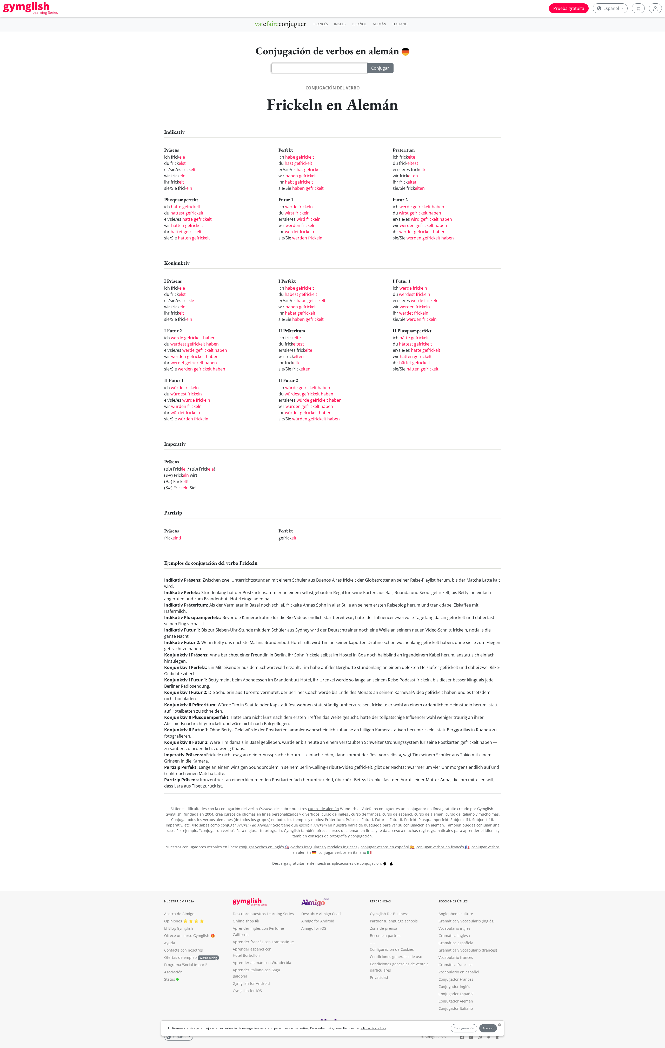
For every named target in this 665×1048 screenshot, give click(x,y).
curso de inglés (335, 814)
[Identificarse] (655, 8)
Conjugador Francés (455, 979)
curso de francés (365, 814)
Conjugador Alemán (455, 1001)
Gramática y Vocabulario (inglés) (466, 921)
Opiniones (173, 921)
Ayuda (169, 942)
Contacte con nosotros (183, 950)
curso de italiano (460, 814)
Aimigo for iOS (313, 928)
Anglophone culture (455, 913)
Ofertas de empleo (190, 957)
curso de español (397, 814)
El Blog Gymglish (178, 928)
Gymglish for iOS (247, 990)
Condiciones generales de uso (396, 956)
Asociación (173, 971)
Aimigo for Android (317, 921)
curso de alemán (428, 814)
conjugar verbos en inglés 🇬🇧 (264, 846)
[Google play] (385, 863)
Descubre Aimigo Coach (322, 913)
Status (170, 979)
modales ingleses (342, 846)
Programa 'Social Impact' (185, 964)
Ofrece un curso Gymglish (186, 935)
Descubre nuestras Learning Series (263, 913)
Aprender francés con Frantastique (263, 941)
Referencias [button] (380, 901)
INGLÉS (339, 24)
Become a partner (385, 935)
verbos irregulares (307, 846)
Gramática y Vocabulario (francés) (467, 950)
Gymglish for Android (251, 983)
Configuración (464, 1028)
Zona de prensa (383, 928)
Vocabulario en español (458, 971)
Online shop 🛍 (246, 921)
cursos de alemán (323, 808)
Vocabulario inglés (454, 928)
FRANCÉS (321, 24)
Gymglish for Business (389, 913)
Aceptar (488, 1028)
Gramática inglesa (454, 935)
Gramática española (455, 942)
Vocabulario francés (455, 957)
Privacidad (379, 977)
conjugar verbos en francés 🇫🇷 (442, 846)
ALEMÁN (379, 24)
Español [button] (611, 8)
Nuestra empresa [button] (179, 901)
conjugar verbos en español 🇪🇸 (387, 846)
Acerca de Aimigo (179, 913)
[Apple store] (391, 863)
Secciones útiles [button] (453, 901)
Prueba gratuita (568, 8)
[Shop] (638, 8)
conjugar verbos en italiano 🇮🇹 (344, 852)
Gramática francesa (455, 964)
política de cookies (373, 1028)
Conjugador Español (456, 993)
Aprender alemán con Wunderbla (262, 962)
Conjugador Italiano (455, 1008)
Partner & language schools (394, 921)
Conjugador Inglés (454, 986)
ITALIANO (400, 24)
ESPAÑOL (359, 24)
